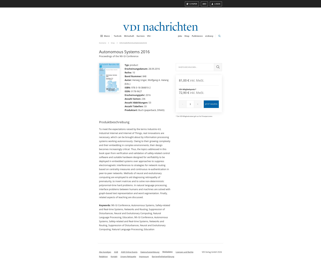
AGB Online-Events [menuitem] (129, 252)
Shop (186, 36)
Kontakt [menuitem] (114, 256)
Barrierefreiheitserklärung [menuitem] (163, 256)
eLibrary (209, 36)
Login (217, 4)
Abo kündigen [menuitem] (105, 252)
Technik (118, 36)
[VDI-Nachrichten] (160, 26)
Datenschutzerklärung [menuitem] (149, 252)
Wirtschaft (129, 36)
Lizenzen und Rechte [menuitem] (184, 252)
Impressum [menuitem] (144, 256)
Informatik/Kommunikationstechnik (133, 43)
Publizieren (197, 36)
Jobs (180, 36)
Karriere (141, 36)
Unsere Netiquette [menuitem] (128, 256)
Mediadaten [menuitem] (167, 251)
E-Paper (193, 4)
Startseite (102, 43)
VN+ (149, 36)
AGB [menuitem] (116, 252)
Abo (204, 4)
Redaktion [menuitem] (103, 256)
